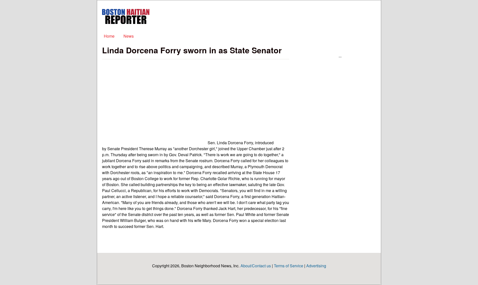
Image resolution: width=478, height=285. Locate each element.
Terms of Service (288, 266)
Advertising (316, 266)
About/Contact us (255, 266)
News (128, 36)
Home (109, 36)
